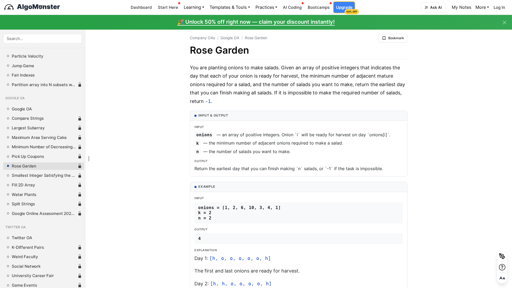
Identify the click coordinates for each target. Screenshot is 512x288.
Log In (499, 7)
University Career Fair (33, 275)
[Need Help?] (502, 267)
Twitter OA (22, 237)
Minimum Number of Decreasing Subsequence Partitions (45, 147)
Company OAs (202, 37)
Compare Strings (28, 118)
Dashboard (141, 7)
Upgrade (345, 9)
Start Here (168, 7)
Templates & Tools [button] (228, 7)
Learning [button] (192, 7)
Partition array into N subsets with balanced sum (45, 84)
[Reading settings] (502, 278)
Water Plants (24, 194)
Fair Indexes (23, 75)
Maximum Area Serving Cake (39, 137)
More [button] (480, 7)
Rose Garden (24, 166)
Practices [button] (264, 7)
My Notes (461, 7)
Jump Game (23, 65)
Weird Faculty (25, 256)
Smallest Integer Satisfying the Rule (45, 175)
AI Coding (292, 7)
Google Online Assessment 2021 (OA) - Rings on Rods (45, 213)
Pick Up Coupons (28, 156)
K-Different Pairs (28, 247)
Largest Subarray (28, 128)
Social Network (26, 266)
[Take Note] (502, 256)
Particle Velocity (27, 56)
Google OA (22, 109)
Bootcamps (319, 7)
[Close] (504, 23)
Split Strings (23, 204)
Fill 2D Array (23, 185)
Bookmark (396, 38)
